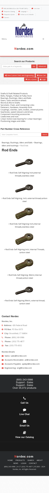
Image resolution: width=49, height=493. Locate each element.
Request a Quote (9, 14)
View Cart (42, 75)
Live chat (37, 8)
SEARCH (30, 460)
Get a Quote (32, 79)
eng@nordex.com (24, 368)
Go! (34, 66)
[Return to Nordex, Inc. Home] (24, 30)
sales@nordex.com (18, 356)
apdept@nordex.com (31, 364)
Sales (30, 382)
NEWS (15, 463)
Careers (6, 17)
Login (43, 79)
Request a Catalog (9, 11)
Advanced (42, 66)
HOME (10, 460)
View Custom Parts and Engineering (20, 75)
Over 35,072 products (24, 387)
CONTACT (33, 463)
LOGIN (23, 463)
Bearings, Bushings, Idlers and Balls (17, 142)
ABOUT (40, 460)
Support (20, 382)
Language (24, 11)
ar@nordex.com (31, 360)
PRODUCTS (20, 460)
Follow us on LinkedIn (27, 14)
